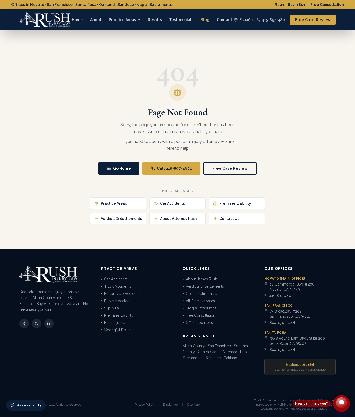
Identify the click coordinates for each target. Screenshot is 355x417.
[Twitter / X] (36, 323)
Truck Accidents (117, 286)
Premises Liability (118, 315)
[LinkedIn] (49, 323)
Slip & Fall (112, 308)
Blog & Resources (201, 308)
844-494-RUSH (282, 323)
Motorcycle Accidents (122, 294)
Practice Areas (122, 20)
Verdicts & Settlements (205, 286)
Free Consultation (200, 315)
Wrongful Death (117, 330)
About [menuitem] (96, 20)
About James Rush (201, 279)
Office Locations (199, 323)
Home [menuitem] (77, 20)
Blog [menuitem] (205, 20)
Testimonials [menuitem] (181, 20)
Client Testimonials (201, 294)
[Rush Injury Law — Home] (44, 19)
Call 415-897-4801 (174, 168)
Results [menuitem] (155, 20)
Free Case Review (312, 20)
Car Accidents (116, 279)
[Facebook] (24, 323)
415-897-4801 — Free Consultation (312, 5)
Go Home (122, 168)
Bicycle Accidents (119, 301)
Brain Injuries (114, 323)
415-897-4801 (274, 20)
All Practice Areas (200, 301)
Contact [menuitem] (224, 20)
